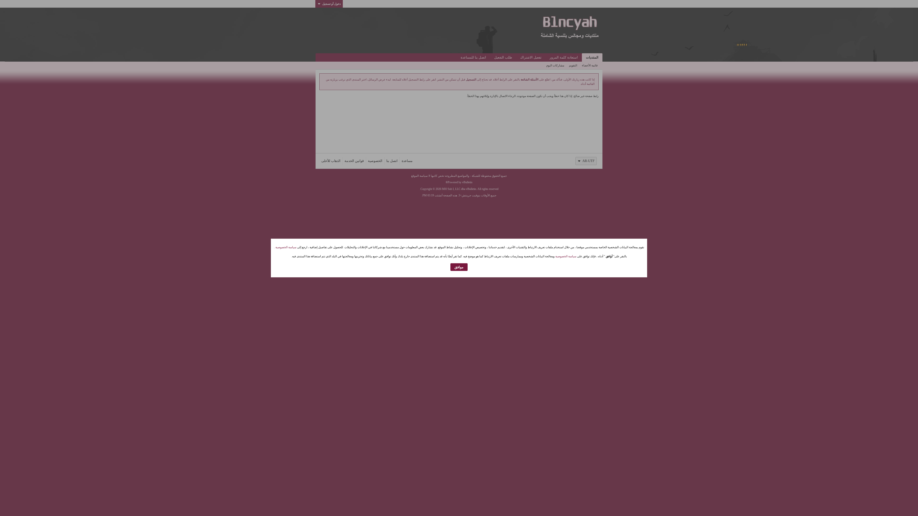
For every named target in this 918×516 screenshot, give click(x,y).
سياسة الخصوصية (285, 247)
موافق (459, 267)
